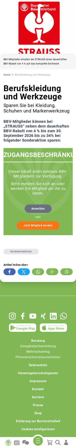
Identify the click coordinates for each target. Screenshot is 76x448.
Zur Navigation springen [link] (16, 3)
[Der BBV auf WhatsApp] (63, 316)
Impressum (38, 381)
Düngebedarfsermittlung (38, 346)
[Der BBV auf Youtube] (32, 316)
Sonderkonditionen (21, 251)
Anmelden (38, 208)
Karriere (38, 397)
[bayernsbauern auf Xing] (43, 316)
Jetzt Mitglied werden (38, 225)
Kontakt (38, 389)
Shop (38, 413)
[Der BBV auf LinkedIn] (53, 316)
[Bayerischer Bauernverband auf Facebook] (22, 316)
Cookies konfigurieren (38, 429)
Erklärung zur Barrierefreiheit (38, 421)
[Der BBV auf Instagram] (12, 316)
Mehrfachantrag (38, 351)
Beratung (38, 341)
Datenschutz (38, 365)
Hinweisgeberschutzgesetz (38, 373)
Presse (38, 405)
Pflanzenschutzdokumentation (38, 357)
